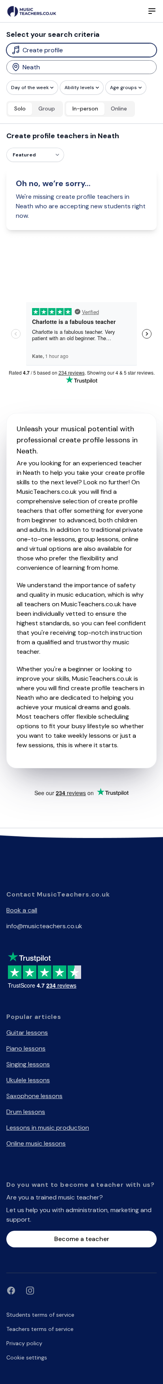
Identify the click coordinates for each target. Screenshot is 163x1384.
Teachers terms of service (40, 1329)
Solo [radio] (20, 108)
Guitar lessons (27, 1032)
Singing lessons (28, 1064)
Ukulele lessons (28, 1080)
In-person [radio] (85, 108)
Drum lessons (25, 1112)
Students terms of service (40, 1314)
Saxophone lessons (34, 1096)
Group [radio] (46, 108)
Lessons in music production (47, 1127)
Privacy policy (24, 1343)
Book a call (21, 910)
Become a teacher (81, 1239)
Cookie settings (26, 1357)
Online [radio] (119, 108)
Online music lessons (36, 1143)
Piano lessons (25, 1048)
